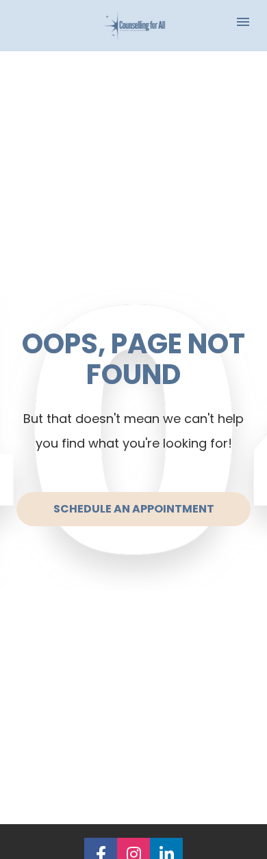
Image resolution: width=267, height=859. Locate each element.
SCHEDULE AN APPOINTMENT (133, 509)
